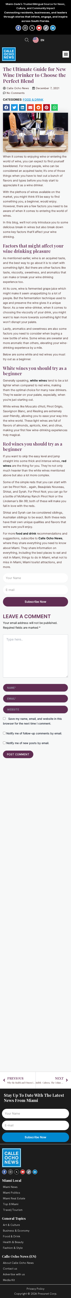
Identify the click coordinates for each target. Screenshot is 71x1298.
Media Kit (9, 1280)
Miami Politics (11, 1192)
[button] (66, 54)
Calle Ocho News (50, 538)
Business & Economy (16, 1230)
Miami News (10, 1187)
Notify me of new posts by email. (27, 743)
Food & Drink (33, 99)
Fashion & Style (13, 1248)
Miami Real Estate (14, 1198)
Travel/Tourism (12, 1210)
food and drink (26, 533)
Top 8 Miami (10, 1204)
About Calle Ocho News (18, 1263)
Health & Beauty (13, 1242)
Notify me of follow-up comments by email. (34, 733)
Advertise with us (14, 1274)
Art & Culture (11, 1225)
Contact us (10, 1268)
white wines (38, 380)
